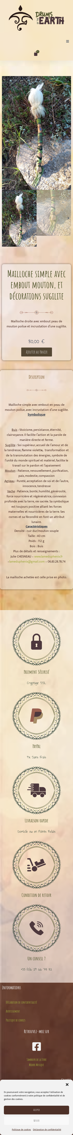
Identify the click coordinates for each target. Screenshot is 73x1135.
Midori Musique (36, 1065)
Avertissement (13, 1011)
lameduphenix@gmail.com (27, 561)
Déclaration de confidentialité (47, 1130)
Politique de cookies (21, 1130)
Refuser (36, 1120)
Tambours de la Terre (37, 1059)
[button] (67, 1084)
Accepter (36, 1110)
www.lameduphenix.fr (48, 556)
